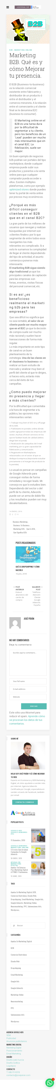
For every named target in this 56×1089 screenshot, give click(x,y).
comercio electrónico (19, 895)
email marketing (28, 899)
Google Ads (39, 899)
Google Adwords (17, 902)
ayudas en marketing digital (21, 892)
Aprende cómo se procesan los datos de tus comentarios (27, 720)
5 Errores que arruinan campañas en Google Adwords (19, 851)
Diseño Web (32, 895)
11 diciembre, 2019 (18, 840)
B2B (34, 892)
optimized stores (19, 189)
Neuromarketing (17, 906)
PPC (25, 906)
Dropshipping (16, 899)
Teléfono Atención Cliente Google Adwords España (36, 598)
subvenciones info (34, 906)
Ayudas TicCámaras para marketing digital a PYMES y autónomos (19, 869)
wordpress (15, 909)
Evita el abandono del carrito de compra (22, 596)
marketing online (30, 902)
